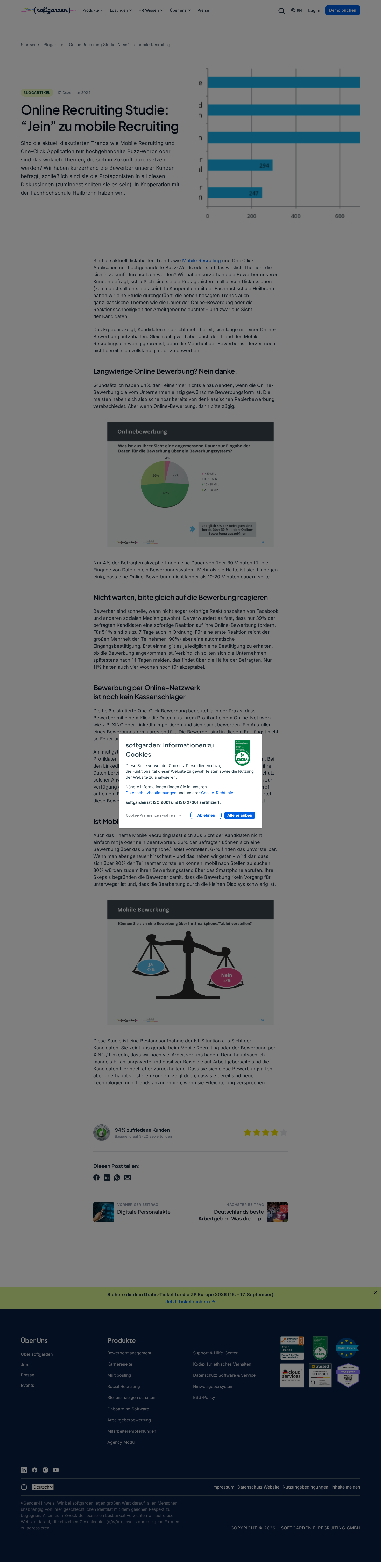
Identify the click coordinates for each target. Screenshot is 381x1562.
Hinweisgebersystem (213, 1386)
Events (27, 1385)
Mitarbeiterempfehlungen (131, 1431)
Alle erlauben (239, 815)
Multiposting (119, 1375)
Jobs (26, 1364)
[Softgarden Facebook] (34, 1470)
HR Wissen (149, 10)
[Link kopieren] (127, 1177)
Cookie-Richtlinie (217, 792)
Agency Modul (121, 1442)
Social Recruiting (123, 1386)
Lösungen (119, 10)
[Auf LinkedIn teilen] (107, 1177)
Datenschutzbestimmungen (151, 792)
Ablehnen (206, 815)
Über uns (178, 10)
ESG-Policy (204, 1397)
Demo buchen (342, 10)
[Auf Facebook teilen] (96, 1177)
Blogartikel (54, 44)
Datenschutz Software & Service (224, 1375)
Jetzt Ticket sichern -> (190, 1301)
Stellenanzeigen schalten (131, 1397)
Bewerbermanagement (129, 1352)
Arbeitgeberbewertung (129, 1420)
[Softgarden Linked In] (24, 1470)
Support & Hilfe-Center (215, 1352)
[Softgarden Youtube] (56, 1470)
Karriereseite (119, 1364)
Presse (27, 1374)
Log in (314, 10)
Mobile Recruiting (201, 260)
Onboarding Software (128, 1408)
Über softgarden (37, 1354)
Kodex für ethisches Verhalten (222, 1364)
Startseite (30, 44)
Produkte (90, 10)
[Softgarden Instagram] (45, 1470)
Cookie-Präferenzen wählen (150, 815)
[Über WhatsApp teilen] (117, 1177)
